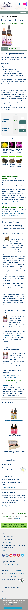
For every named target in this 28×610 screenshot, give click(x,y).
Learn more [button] (13, 604)
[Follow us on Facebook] (3, 555)
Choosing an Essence (7, 506)
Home (3, 16)
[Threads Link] (14, 555)
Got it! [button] (13, 608)
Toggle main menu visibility (15, 12)
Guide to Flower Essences (14, 570)
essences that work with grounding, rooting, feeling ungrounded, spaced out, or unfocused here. (13, 213)
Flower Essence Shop (10, 576)
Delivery (3, 598)
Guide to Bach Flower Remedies (15, 573)
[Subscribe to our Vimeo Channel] (22, 555)
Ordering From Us (6, 595)
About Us (4, 550)
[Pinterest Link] (18, 555)
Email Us (17, 518)
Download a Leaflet (14, 377)
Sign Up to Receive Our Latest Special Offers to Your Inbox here (14, 526)
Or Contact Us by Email (9, 487)
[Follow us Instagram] (7, 555)
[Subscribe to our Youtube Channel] (11, 555)
